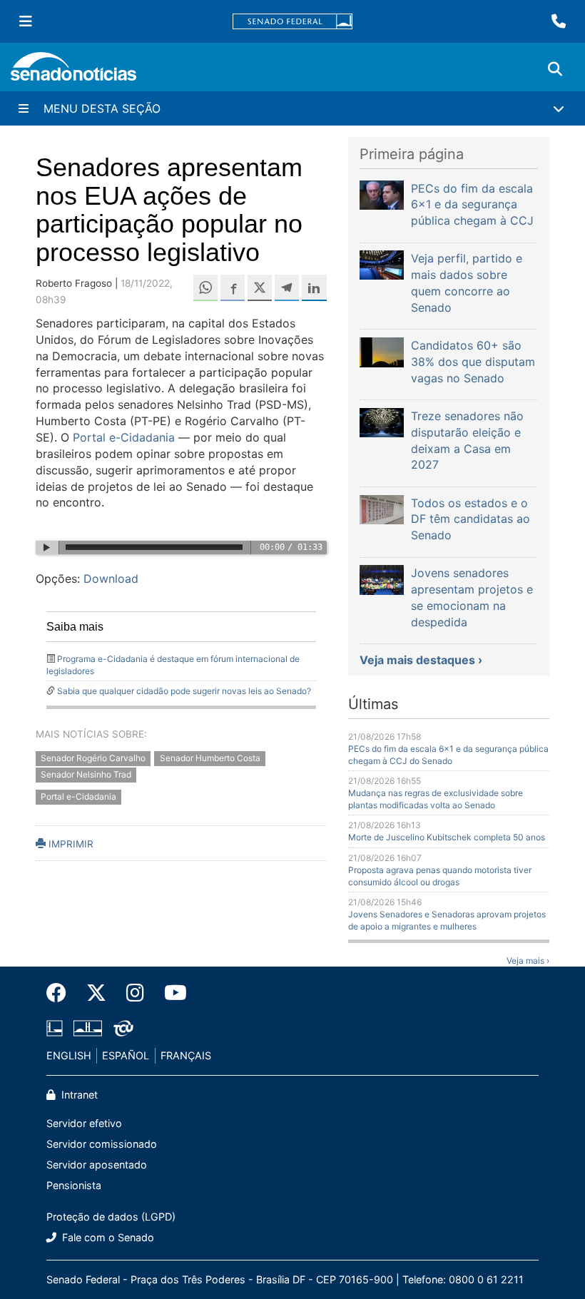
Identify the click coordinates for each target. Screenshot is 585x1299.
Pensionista (73, 1185)
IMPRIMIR (69, 844)
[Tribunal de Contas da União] (123, 1027)
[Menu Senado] (25, 21)
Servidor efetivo (84, 1123)
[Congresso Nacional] (88, 1027)
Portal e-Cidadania (124, 437)
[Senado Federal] (292, 22)
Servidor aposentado (96, 1164)
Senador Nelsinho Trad (86, 775)
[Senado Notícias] (73, 71)
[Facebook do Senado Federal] (61, 993)
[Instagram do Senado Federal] (135, 993)
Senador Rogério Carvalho (93, 758)
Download (110, 578)
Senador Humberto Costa (210, 758)
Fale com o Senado (106, 1237)
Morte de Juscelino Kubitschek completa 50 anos (446, 837)
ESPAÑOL (125, 1055)
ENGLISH (68, 1055)
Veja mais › (528, 960)
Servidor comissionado (101, 1144)
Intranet (78, 1095)
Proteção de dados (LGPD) (111, 1217)
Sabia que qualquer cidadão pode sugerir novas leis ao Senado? (184, 691)
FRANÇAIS (186, 1055)
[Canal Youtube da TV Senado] (170, 993)
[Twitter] (96, 993)
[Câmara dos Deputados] (54, 1027)
